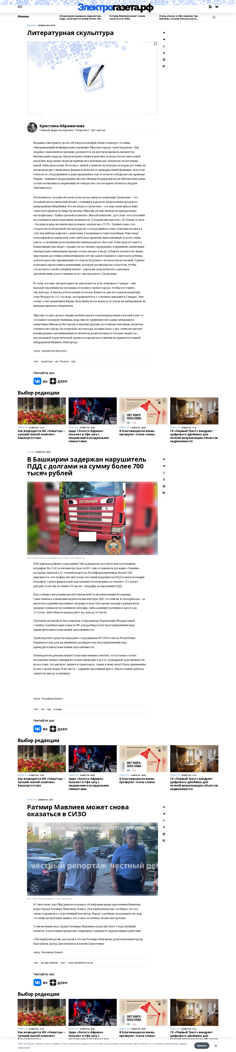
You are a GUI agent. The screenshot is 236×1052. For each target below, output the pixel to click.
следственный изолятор (80, 962)
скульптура (46, 361)
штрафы (57, 709)
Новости (32, 799)
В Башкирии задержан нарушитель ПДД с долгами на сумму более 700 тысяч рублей (80, 17)
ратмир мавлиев (49, 962)
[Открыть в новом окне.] (40, 381)
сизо (63, 962)
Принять (202, 1045)
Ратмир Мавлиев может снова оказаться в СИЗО (127, 17)
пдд (49, 709)
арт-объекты (62, 361)
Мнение (23, 16)
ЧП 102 (30, 452)
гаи (42, 709)
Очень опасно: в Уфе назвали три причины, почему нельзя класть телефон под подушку (178, 17)
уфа (73, 361)
